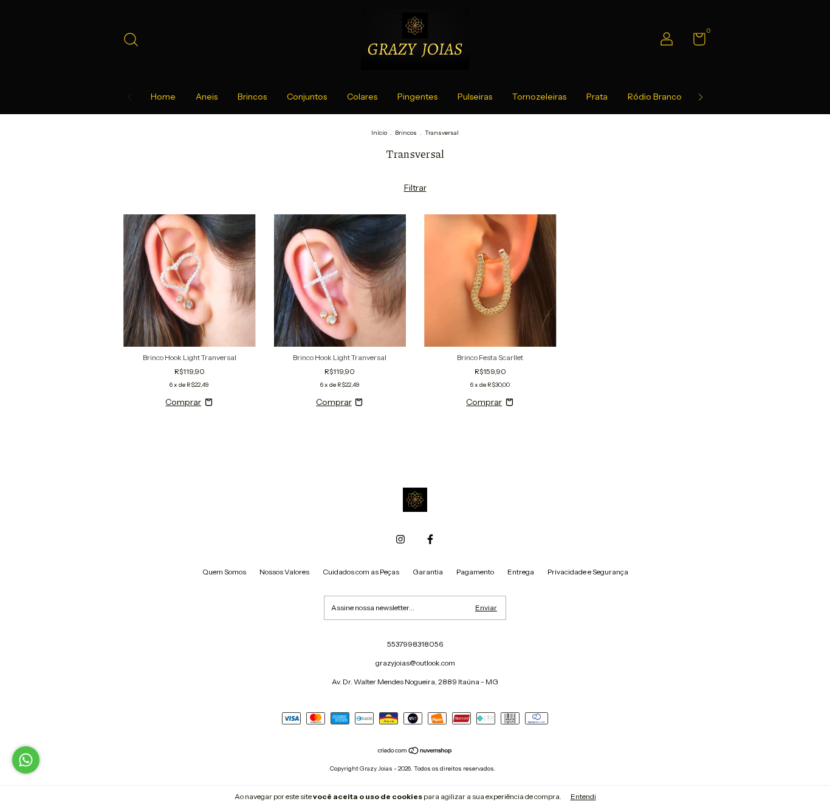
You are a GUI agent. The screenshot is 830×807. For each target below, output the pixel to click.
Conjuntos (307, 96)
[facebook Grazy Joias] (430, 539)
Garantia (428, 571)
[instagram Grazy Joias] (400, 539)
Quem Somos (224, 571)
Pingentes (417, 96)
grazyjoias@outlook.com (415, 662)
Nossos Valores (284, 571)
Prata (597, 96)
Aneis (207, 96)
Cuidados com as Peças (361, 571)
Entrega (520, 571)
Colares (362, 96)
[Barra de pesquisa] (135, 41)
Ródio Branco (655, 96)
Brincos (252, 96)
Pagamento (475, 571)
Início (379, 133)
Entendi (583, 796)
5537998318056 (415, 644)
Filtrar (415, 187)
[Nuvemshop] (415, 751)
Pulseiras (475, 96)
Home (163, 96)
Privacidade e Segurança (587, 571)
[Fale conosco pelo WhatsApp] (25, 760)
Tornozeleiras (539, 96)
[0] (695, 41)
